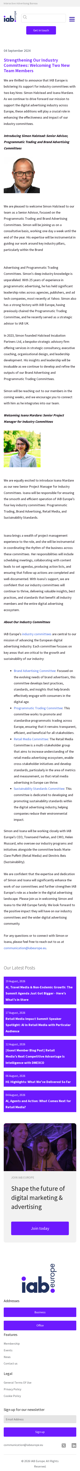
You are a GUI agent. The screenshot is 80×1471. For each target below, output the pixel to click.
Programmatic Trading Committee (38, 708)
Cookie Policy (12, 1396)
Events (8, 1350)
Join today (40, 1228)
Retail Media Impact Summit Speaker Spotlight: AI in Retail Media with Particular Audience (38, 1025)
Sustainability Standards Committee (39, 788)
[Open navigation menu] (72, 19)
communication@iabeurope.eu (25, 948)
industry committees (36, 634)
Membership (12, 1343)
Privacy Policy (12, 1389)
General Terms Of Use (17, 1382)
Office (40, 1325)
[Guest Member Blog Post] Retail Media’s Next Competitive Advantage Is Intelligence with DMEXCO (35, 1056)
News (7, 1357)
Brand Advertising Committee (34, 671)
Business (40, 1312)
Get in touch (41, 30)
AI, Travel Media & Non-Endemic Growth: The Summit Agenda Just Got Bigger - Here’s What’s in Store (39, 993)
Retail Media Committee (31, 739)
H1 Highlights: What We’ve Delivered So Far (38, 1082)
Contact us (10, 1363)
